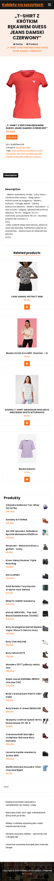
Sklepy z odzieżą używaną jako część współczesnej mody (24, 825)
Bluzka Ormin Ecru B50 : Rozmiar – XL (27, 353)
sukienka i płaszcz (32, 156)
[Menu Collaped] (49, 4)
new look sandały (24, 153)
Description (11, 175)
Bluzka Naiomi (27, 469)
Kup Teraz (12, 137)
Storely (28, 873)
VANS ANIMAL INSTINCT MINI (27, 296)
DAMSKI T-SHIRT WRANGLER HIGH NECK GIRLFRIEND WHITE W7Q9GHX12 (27, 411)
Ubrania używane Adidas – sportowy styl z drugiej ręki (26, 835)
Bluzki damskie (23, 147)
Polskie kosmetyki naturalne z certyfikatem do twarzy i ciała (21, 803)
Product (33, 44)
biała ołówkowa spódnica (23, 150)
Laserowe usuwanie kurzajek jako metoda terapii (27, 846)
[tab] (10, 175)
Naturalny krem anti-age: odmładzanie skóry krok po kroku (25, 814)
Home (19, 44)
